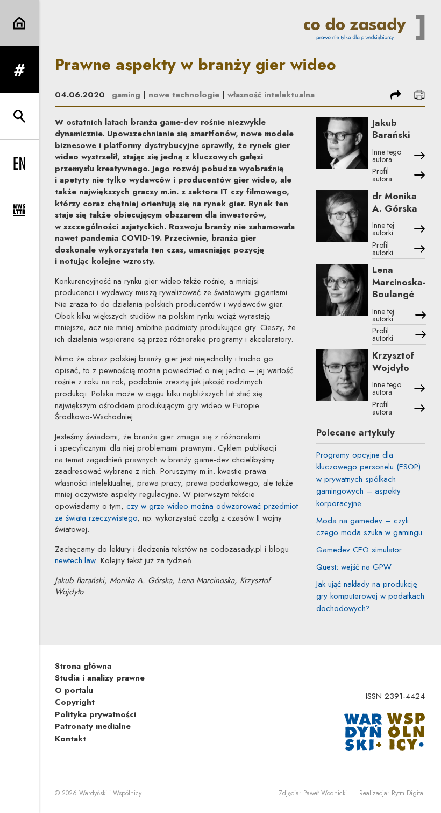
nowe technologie (183, 95)
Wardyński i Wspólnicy (110, 793)
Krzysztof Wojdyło (393, 361)
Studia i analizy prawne (100, 678)
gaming (126, 95)
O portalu (74, 690)
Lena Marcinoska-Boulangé (399, 282)
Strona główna (83, 666)
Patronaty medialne (93, 726)
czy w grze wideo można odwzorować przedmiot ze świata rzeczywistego (176, 512)
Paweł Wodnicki (325, 793)
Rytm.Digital (408, 793)
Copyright (75, 702)
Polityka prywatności (95, 714)
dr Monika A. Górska (394, 202)
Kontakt (70, 739)
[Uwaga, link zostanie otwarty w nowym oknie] (384, 731)
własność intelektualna (271, 95)
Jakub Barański (391, 129)
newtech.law (75, 560)
